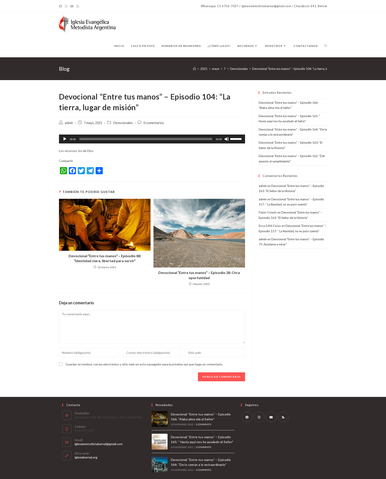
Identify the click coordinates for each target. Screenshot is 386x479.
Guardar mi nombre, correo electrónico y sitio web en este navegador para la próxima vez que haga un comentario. (144, 364)
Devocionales (123, 123)
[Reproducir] (65, 139)
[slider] (236, 139)
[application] (152, 139)
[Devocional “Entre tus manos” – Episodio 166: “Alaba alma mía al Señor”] (160, 419)
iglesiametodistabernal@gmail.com (99, 444)
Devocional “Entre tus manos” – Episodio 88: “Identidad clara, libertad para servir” (105, 258)
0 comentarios (153, 123)
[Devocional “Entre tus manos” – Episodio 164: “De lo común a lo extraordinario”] (160, 464)
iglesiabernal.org (86, 457)
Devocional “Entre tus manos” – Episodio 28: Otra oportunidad (199, 275)
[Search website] (325, 46)
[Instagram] (259, 417)
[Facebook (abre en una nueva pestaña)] (61, 6)
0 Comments (203, 424)
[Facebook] (247, 417)
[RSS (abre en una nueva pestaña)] (77, 6)
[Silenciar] (226, 139)
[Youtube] (271, 417)
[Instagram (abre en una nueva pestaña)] (66, 6)
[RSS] (283, 417)
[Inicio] (194, 69)
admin (69, 123)
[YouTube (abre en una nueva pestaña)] (72, 6)
